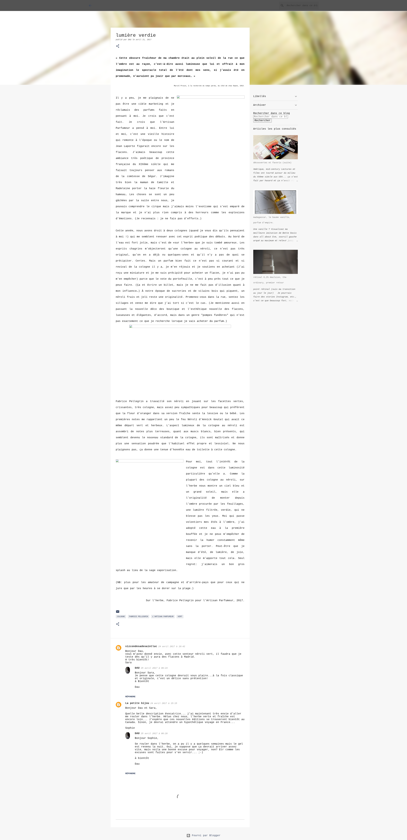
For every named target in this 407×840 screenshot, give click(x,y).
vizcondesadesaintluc (141, 646)
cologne (121, 616)
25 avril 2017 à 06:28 (154, 733)
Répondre (130, 696)
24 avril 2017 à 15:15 (163, 703)
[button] (118, 46)
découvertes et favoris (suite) (272, 162)
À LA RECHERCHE (116, 5)
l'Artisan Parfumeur (162, 616)
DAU (137, 668)
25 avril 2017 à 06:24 (154, 668)
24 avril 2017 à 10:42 (171, 646)
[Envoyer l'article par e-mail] (118, 613)
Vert (180, 616)
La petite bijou (137, 703)
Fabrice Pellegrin (138, 616)
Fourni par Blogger (205, 835)
